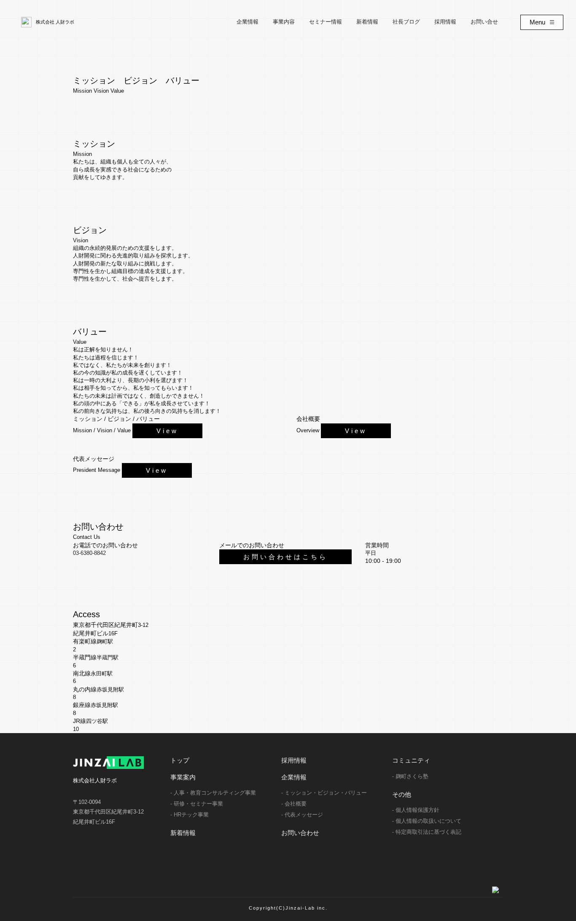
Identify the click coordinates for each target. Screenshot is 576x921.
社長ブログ (406, 22)
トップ (179, 760)
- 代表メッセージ (302, 814)
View (167, 430)
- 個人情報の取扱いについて (426, 821)
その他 (401, 794)
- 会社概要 (294, 804)
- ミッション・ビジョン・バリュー (324, 793)
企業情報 (247, 22)
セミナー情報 (325, 22)
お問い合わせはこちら (285, 556)
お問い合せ (484, 22)
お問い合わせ (300, 832)
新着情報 (367, 22)
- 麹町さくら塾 (410, 776)
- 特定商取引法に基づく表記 (426, 832)
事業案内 (183, 777)
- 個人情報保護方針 (415, 810)
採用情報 (445, 22)
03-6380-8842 (89, 553)
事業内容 (284, 22)
